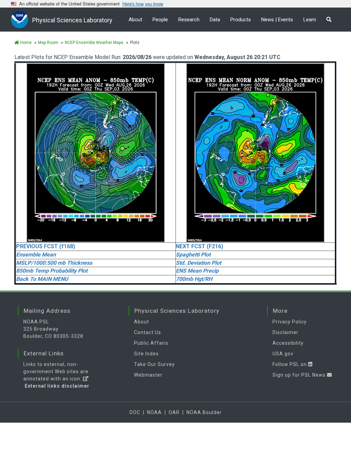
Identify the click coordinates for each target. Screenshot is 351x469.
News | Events (277, 19)
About (135, 19)
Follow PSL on (290, 364)
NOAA (154, 412)
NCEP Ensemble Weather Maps (94, 42)
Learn (309, 19)
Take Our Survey (154, 364)
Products (240, 19)
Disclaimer (286, 332)
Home (25, 42)
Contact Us (147, 332)
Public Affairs (151, 343)
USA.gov (283, 353)
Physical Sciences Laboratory (72, 20)
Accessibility (288, 343)
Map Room (48, 42)
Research (188, 19)
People (160, 19)
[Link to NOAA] (21, 19)
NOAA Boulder (204, 412)
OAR (174, 412)
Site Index (146, 353)
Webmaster (148, 375)
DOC (135, 412)
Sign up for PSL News (300, 375)
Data (215, 19)
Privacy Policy (290, 321)
